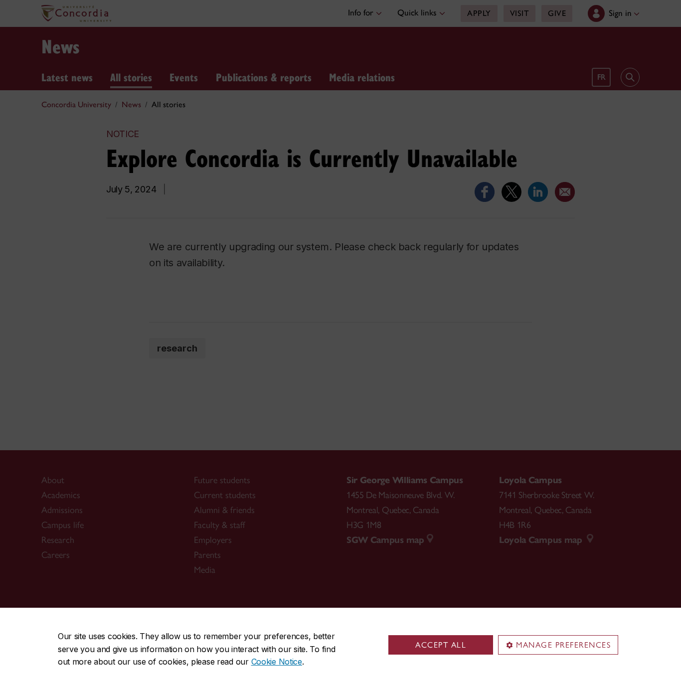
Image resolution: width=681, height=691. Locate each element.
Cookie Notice (276, 662)
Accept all (440, 645)
